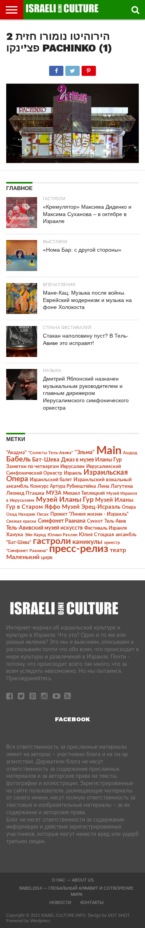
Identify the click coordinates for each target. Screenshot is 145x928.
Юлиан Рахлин (62, 535)
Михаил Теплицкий (84, 493)
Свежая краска (21, 521)
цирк (47, 557)
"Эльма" (85, 452)
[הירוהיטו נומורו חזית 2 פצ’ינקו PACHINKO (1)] (72, 161)
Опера (129, 507)
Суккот (95, 521)
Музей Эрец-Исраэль (91, 507)
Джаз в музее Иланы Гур (91, 460)
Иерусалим (72, 466)
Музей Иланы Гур (65, 499)
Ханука (14, 534)
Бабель (18, 459)
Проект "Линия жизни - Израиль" (89, 514)
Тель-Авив (115, 521)
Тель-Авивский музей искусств (44, 528)
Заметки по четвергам (32, 466)
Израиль (73, 473)
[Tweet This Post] (72, 69)
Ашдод (130, 453)
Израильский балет (51, 479)
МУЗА (53, 493)
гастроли (52, 541)
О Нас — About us (73, 880)
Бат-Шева (46, 460)
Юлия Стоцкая (96, 534)
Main (108, 450)
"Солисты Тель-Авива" (50, 453)
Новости (60, 902)
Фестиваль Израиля (105, 528)
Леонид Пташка (25, 493)
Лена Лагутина (115, 486)
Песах (43, 514)
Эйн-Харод (35, 535)
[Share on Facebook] (56, 69)
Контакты (92, 902)
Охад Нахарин (20, 514)
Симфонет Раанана (61, 521)
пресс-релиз (78, 549)
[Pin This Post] (88, 69)
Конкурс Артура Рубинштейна (63, 486)
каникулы (87, 542)
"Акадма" (16, 452)
